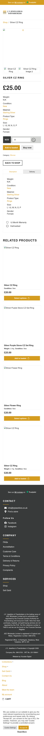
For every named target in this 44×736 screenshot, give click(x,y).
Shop (5, 22)
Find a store (13, 511)
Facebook (12, 522)
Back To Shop (12, 162)
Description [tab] (13, 171)
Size (7, 139)
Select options (20, 298)
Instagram (12, 526)
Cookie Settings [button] (10, 727)
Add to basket (11, 147)
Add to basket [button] (20, 358)
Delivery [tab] (32, 171)
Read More (22, 731)
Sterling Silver (9, 112)
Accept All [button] (23, 727)
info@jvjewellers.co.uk (17, 507)
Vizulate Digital (26, 656)
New (5, 106)
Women (13, 155)
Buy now (27, 147)
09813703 (31, 636)
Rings (5, 119)
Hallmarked (15, 226)
